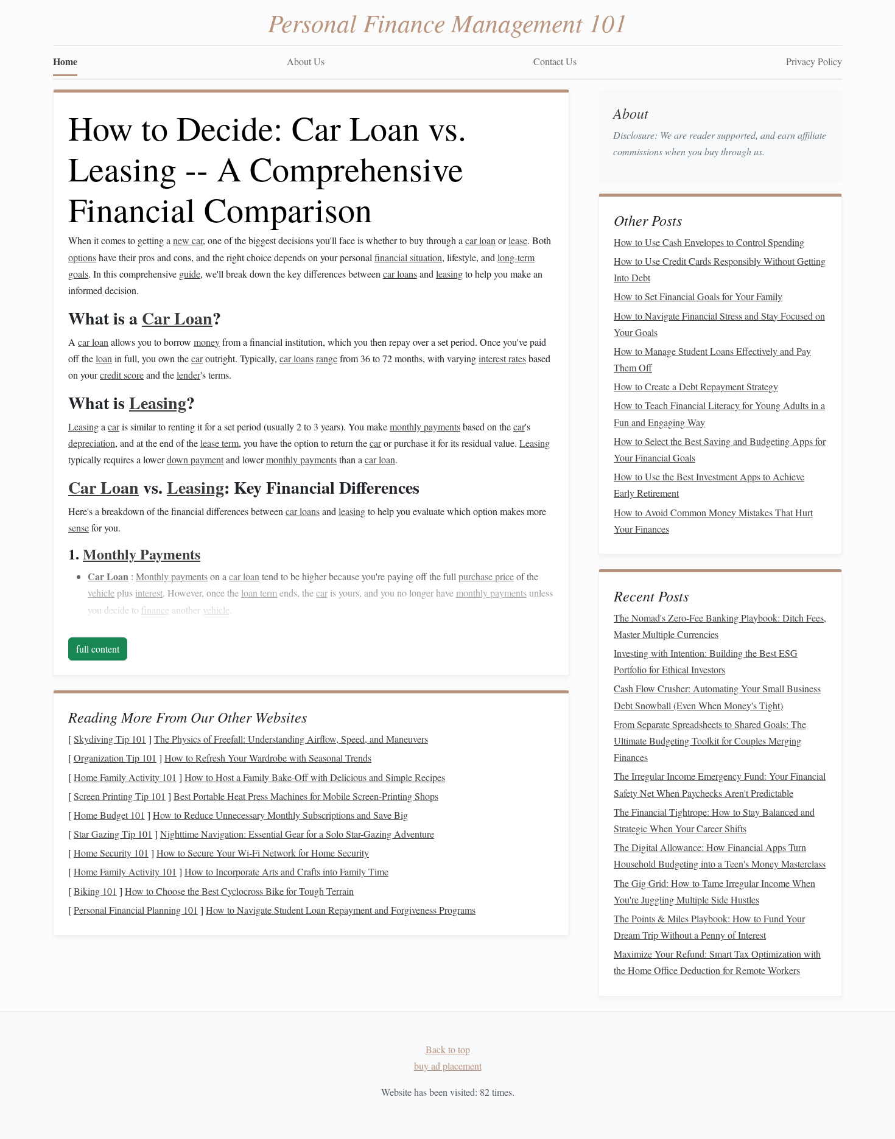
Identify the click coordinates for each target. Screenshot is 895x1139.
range (326, 358)
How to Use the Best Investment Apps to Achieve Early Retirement (709, 484)
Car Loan (177, 318)
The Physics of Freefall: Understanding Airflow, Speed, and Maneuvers (291, 738)
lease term (219, 442)
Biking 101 (95, 891)
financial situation (408, 257)
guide (189, 273)
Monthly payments (172, 576)
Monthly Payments (141, 553)
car (197, 358)
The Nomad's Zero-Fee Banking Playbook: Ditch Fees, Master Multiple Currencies (720, 625)
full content (97, 648)
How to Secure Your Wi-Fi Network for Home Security (262, 852)
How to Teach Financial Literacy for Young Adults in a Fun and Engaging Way (719, 413)
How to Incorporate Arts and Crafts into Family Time (286, 871)
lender (188, 374)
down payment (195, 459)
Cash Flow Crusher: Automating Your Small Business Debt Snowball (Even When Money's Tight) (717, 696)
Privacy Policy (814, 61)
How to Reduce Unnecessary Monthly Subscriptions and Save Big (280, 814)
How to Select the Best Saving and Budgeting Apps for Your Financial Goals (720, 449)
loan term (259, 592)
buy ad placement (448, 1065)
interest (149, 592)
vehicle (101, 592)
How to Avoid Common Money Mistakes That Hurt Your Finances (713, 520)
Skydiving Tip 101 (110, 738)
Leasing (157, 402)
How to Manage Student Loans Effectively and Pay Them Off (712, 359)
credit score (122, 374)
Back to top (448, 1049)
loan (104, 358)
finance (155, 609)
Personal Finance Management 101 (447, 22)
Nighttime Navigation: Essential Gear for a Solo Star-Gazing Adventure (297, 833)
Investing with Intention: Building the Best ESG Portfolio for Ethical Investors (706, 661)
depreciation (91, 442)
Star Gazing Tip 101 (113, 833)
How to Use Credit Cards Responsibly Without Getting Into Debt (720, 269)
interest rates (502, 358)
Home (65, 61)
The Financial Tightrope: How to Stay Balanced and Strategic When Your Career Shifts (714, 820)
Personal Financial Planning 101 (136, 909)
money (207, 341)
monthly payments (425, 426)
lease (517, 240)
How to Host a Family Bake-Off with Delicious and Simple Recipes (314, 777)
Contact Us (555, 61)
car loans (400, 273)
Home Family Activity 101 (125, 777)
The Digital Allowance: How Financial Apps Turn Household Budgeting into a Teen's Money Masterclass (720, 855)
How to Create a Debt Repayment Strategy (696, 386)
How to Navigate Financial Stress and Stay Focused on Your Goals (719, 323)
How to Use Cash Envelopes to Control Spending (709, 242)
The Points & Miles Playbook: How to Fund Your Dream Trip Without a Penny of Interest (709, 926)
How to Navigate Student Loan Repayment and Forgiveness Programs (341, 909)
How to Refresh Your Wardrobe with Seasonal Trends (267, 757)
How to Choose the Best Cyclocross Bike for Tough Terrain (239, 891)
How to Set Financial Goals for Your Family (698, 296)
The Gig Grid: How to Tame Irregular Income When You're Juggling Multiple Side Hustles (714, 891)
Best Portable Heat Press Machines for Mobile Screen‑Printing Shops (306, 796)
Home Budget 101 (109, 814)
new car (188, 240)
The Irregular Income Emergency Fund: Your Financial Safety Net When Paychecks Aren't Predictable (720, 784)
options (82, 257)
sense (78, 527)
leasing (449, 273)
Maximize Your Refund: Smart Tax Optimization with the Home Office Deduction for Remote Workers (717, 961)
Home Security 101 (111, 852)
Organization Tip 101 (115, 757)
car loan (480, 240)
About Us (306, 61)
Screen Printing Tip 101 (120, 796)
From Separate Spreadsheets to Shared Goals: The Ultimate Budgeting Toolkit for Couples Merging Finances (710, 740)
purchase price (486, 576)
